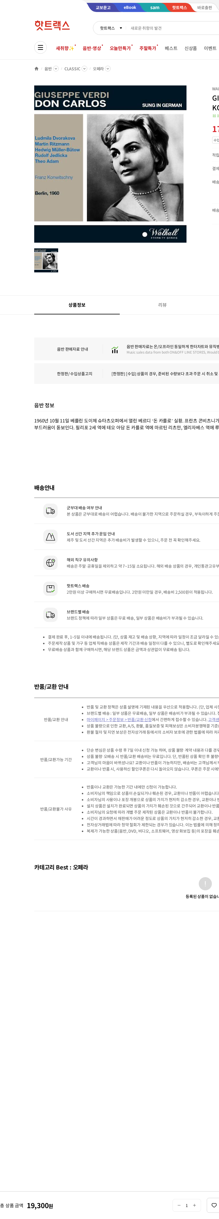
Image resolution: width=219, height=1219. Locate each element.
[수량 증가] (194, 1205)
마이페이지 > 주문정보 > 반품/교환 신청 (119, 719)
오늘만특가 (120, 48)
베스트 (171, 48)
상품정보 (76, 304)
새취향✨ (65, 48)
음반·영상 (92, 48)
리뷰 (162, 304)
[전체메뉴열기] (40, 47)
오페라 (98, 68)
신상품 (190, 48)
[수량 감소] (179, 1205)
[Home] (36, 68)
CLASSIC (72, 68)
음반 (48, 68)
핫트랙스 (107, 28)
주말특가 (147, 48)
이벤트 (210, 48)
